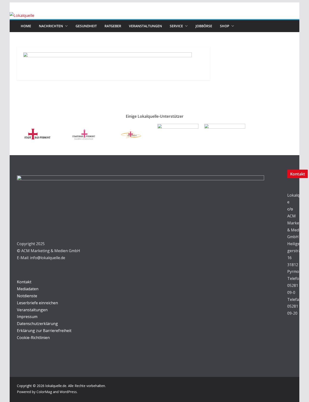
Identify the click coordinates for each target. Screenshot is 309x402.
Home (26, 26)
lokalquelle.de (55, 385)
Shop (224, 26)
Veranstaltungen (145, 26)
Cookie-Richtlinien (33, 337)
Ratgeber (113, 26)
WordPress (68, 391)
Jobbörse (204, 26)
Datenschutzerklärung (37, 323)
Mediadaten (27, 288)
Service (176, 26)
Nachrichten (51, 26)
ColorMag (44, 391)
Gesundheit (86, 26)
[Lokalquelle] (22, 15)
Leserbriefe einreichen (37, 302)
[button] (65, 26)
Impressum (27, 316)
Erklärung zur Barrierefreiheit (44, 330)
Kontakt (24, 281)
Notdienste (27, 295)
